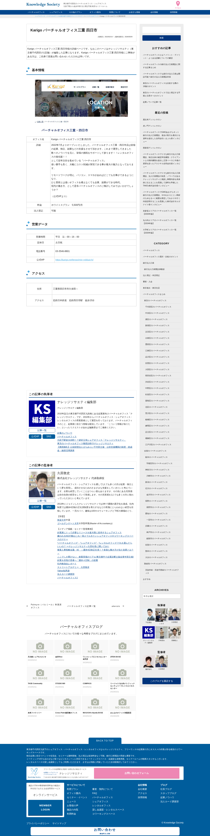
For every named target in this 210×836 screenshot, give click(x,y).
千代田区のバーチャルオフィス (158, 307)
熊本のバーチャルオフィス (156, 551)
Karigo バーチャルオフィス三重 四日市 (112, 16)
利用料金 (71, 814)
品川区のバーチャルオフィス (157, 357)
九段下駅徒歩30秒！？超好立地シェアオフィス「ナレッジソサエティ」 (91, 440)
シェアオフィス (55, 12)
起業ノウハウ (167, 797)
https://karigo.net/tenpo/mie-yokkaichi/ (74, 260)
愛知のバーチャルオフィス (156, 513)
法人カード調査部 (65, 574)
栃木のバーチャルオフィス (156, 457)
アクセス (142, 793)
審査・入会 (147, 282)
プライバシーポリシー (37, 823)
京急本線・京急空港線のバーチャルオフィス (162, 571)
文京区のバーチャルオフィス (157, 332)
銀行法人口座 (148, 263)
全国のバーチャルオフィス (155, 451)
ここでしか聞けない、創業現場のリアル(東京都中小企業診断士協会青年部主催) (95, 557)
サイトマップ (59, 823)
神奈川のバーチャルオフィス (157, 470)
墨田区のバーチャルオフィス (157, 344)
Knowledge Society (174, 822)
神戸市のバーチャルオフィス (158, 532)
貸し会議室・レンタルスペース (108, 809)
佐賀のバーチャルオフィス (156, 545)
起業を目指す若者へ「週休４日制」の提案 (77, 560)
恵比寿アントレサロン (152, 120)
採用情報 (173, 12)
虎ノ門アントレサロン (152, 126)
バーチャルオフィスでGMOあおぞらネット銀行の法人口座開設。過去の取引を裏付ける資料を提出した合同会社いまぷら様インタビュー (161, 137)
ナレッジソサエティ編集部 (148, 642)
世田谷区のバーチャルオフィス (158, 376)
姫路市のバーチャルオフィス (158, 538)
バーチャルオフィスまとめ (154, 294)
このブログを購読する (161, 681)
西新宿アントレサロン (152, 148)
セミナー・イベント (77, 797)
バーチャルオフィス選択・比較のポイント (160, 257)
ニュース (71, 801)
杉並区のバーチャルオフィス (157, 394)
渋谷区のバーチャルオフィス (157, 382)
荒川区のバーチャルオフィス (157, 413)
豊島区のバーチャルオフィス (157, 401)
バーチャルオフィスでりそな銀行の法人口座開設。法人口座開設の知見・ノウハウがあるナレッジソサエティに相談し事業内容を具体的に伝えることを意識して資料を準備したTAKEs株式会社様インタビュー (161, 179)
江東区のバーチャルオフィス (157, 351)
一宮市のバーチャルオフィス (158, 520)
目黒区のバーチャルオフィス (157, 363)
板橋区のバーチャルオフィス (157, 419)
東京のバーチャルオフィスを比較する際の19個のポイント (160, 84)
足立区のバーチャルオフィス (157, 432)
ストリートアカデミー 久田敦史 (73, 567)
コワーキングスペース (103, 814)
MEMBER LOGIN (45, 807)
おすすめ (146, 579)
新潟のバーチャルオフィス (156, 482)
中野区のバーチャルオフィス (157, 388)
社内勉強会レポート (67, 563)
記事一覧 (42, 430)
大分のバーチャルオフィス (156, 557)
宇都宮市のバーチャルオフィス (159, 463)
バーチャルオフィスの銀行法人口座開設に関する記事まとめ (161, 66)
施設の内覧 (72, 809)
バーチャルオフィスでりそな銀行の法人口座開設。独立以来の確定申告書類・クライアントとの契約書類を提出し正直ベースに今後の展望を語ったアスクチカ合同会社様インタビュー (161, 160)
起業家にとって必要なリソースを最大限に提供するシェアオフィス (89, 532)
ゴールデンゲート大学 (68, 523)
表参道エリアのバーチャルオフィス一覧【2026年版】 (159, 212)
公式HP (35, 436)
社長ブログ (166, 789)
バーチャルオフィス (36, 12)
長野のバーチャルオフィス (156, 501)
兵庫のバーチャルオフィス (156, 526)
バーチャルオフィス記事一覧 (81, 606)
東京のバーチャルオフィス (155, 300)
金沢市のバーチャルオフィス (158, 495)
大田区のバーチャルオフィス (157, 369)
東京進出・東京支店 (151, 288)
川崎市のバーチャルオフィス (158, 476)
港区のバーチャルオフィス (156, 319)
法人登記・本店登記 (151, 275)
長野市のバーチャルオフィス (158, 507)
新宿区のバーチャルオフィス (157, 325)
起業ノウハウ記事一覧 (152, 102)
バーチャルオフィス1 (67, 577)
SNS (48, 436)
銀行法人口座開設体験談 (154, 269)
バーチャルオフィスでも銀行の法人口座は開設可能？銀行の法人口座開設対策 (161, 75)
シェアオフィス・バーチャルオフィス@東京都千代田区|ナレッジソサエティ (59, 16)
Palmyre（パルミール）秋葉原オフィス (46, 606)
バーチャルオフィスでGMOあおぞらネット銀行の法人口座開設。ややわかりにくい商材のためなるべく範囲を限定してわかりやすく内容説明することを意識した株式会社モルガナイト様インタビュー (161, 198)
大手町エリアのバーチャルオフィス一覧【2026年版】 (159, 231)
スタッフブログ (168, 793)
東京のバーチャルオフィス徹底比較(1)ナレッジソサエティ (85, 443)
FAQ (94, 793)
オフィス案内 (95, 12)
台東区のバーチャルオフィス (157, 338)
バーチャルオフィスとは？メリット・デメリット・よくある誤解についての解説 (161, 56)
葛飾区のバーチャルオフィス (157, 438)
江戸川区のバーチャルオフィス (158, 444)
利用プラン (72, 789)
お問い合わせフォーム (137, 773)
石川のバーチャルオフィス (156, 488)
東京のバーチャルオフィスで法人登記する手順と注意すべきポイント (161, 94)
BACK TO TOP (105, 740)
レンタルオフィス (101, 805)
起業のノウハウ (64, 433)
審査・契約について (102, 789)
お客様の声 (72, 805)
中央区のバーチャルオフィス (157, 313)
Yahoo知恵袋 (63, 570)
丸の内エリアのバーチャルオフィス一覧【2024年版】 (159, 221)
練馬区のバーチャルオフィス (157, 426)
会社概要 (142, 789)
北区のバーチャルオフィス (156, 407)
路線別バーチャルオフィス (155, 564)
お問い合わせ (105, 831)
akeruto (116, 606)
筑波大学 (61, 520)
